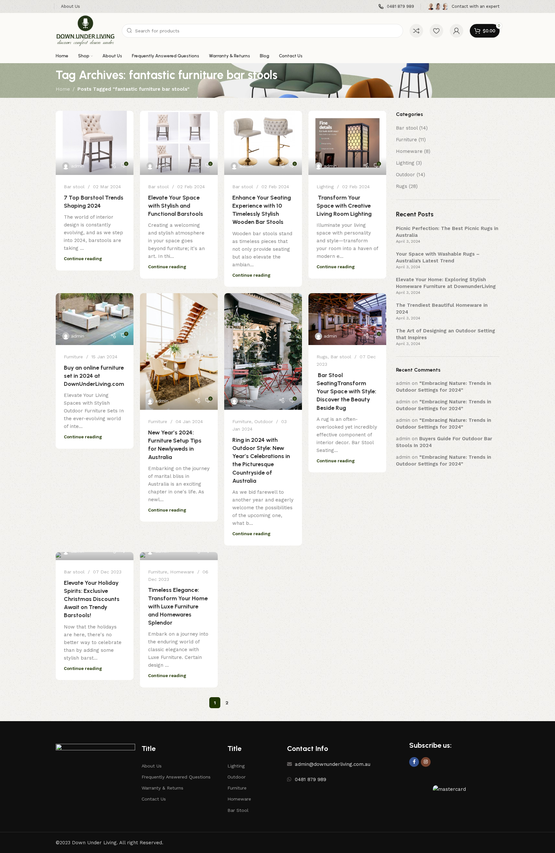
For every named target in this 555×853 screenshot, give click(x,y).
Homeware (182, 571)
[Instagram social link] (426, 762)
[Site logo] (86, 30)
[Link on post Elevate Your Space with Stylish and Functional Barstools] (179, 143)
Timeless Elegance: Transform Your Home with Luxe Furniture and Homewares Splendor (178, 606)
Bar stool (74, 186)
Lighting (325, 186)
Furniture (73, 356)
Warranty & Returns (162, 787)
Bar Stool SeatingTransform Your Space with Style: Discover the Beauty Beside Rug (346, 391)
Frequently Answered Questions (176, 776)
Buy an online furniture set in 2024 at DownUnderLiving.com (94, 375)
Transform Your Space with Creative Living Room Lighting (344, 205)
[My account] (456, 30)
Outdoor (263, 421)
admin (77, 165)
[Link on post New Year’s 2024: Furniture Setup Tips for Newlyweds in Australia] (179, 351)
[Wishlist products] (436, 30)
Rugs (322, 356)
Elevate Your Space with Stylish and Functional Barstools (175, 205)
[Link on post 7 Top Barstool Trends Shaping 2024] (94, 143)
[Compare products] (416, 30)
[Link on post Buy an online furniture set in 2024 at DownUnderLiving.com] (94, 319)
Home (63, 89)
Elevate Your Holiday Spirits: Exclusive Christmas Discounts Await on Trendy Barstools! (92, 599)
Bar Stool (238, 810)
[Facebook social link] (414, 762)
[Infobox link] (396, 6)
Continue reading (83, 258)
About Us (152, 765)
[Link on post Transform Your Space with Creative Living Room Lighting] (347, 143)
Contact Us (154, 798)
